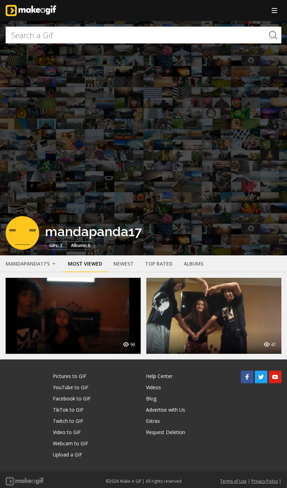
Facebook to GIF (72, 398)
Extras (153, 421)
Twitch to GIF (68, 421)
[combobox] (143, 35)
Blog (151, 398)
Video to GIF (67, 432)
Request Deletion (165, 432)
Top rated (159, 263)
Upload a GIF (67, 454)
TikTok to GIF (68, 409)
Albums (193, 263)
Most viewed (85, 263)
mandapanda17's (28, 263)
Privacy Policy (264, 481)
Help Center (159, 376)
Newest (123, 263)
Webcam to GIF (70, 443)
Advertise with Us (165, 409)
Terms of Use (233, 481)
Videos (153, 387)
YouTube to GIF (71, 387)
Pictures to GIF (69, 376)
